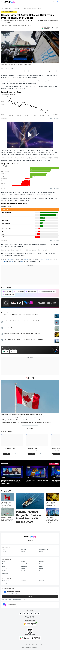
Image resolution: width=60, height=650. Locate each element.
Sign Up (30, 596)
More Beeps (30, 428)
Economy (41, 561)
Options (41, 551)
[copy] (58, 28)
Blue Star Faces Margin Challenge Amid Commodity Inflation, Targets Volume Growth (11, 481)
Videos (41, 568)
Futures (23, 551)
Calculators (5, 573)
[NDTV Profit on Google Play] (24, 638)
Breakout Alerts (43, 549)
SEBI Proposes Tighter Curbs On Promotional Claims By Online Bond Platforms (52, 520)
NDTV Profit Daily (32, 448)
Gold (5, 261)
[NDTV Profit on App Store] (35, 638)
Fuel (2, 261)
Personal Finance (44, 259)
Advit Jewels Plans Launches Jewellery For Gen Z (37, 480)
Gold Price (5, 571)
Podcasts (41, 580)
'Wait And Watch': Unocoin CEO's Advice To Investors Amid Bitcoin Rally (52, 505)
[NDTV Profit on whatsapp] (38, 613)
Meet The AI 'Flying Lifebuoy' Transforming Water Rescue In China (7, 519)
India (40, 564)
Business (9, 259)
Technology (24, 566)
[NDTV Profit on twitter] (24, 613)
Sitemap (37, 644)
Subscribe (6, 453)
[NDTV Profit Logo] (30, 536)
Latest (22, 261)
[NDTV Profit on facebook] (20, 613)
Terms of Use (25, 644)
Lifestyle (4, 568)
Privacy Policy (32, 644)
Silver (11, 261)
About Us (19, 644)
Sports (41, 566)
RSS (41, 644)
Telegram (23, 580)
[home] (9, 1)
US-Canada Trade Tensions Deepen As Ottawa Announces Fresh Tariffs (6, 505)
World (3, 566)
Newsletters (5, 580)
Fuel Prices (42, 571)
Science (23, 568)
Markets (15, 25)
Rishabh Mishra (8, 25)
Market (26, 259)
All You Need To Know (9, 448)
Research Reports (7, 564)
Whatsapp (5, 583)
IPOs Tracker (5, 554)
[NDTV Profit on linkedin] (31, 613)
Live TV (4, 551)
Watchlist (23, 549)
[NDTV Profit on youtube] (35, 613)
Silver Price (24, 571)
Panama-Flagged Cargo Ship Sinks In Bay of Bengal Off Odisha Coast (28, 517)
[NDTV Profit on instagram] (27, 613)
